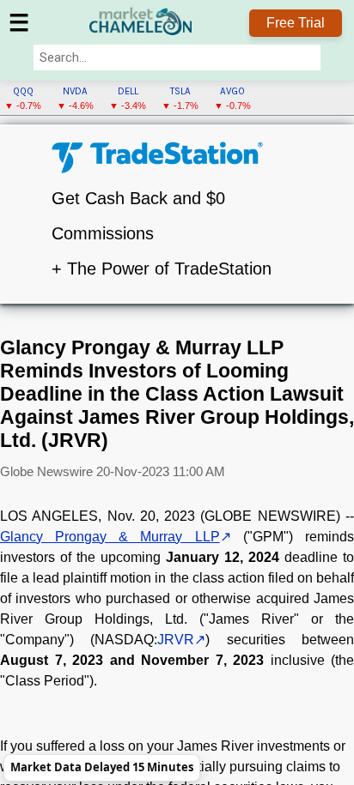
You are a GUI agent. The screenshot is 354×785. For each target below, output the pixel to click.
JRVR (175, 639)
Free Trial (295, 22)
